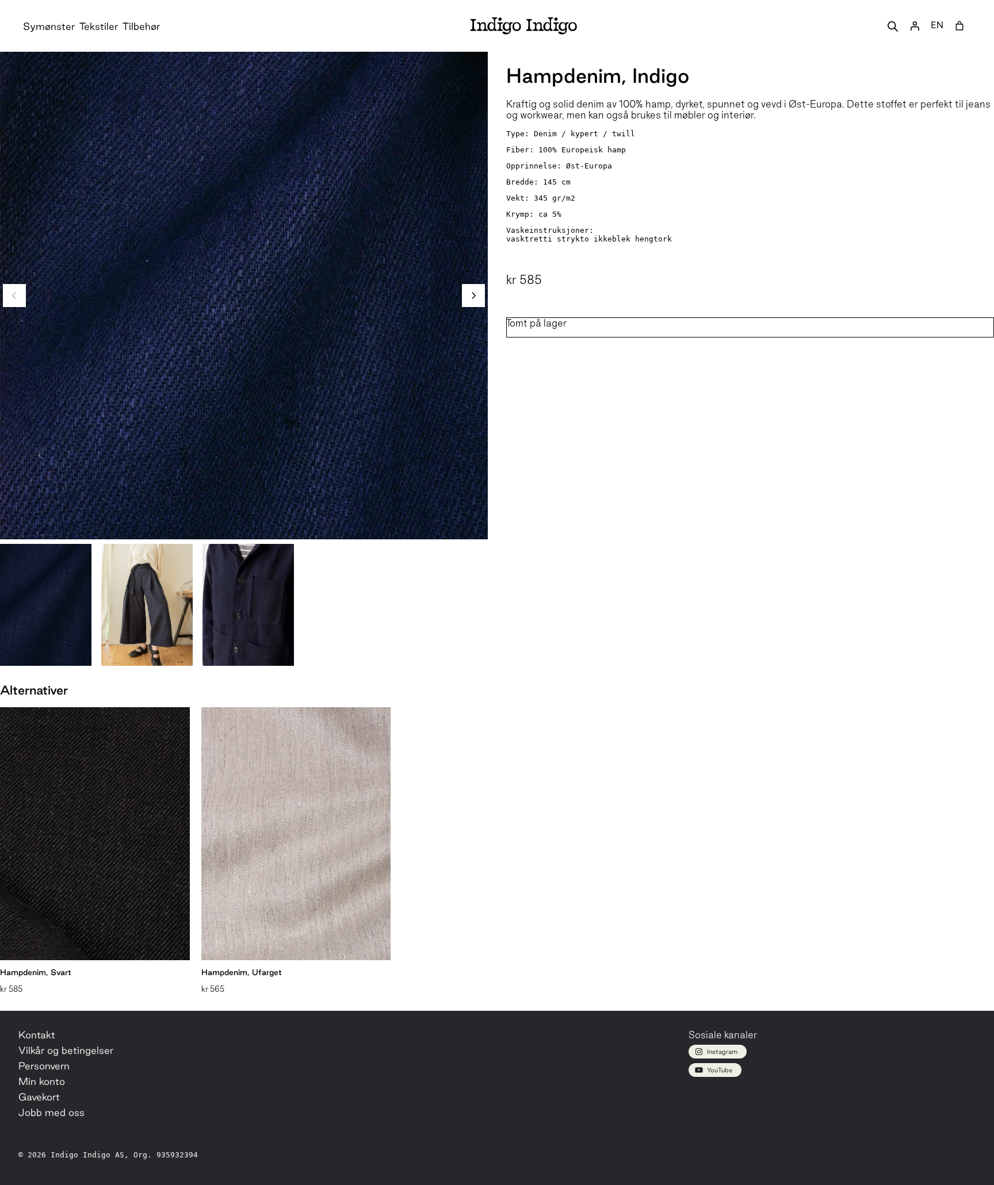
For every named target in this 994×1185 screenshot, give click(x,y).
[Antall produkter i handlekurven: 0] (959, 25)
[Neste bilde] (473, 295)
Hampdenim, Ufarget (241, 972)
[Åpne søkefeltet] (893, 26)
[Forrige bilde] (14, 295)
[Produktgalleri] (244, 295)
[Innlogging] (914, 25)
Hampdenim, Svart (35, 972)
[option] (147, 605)
